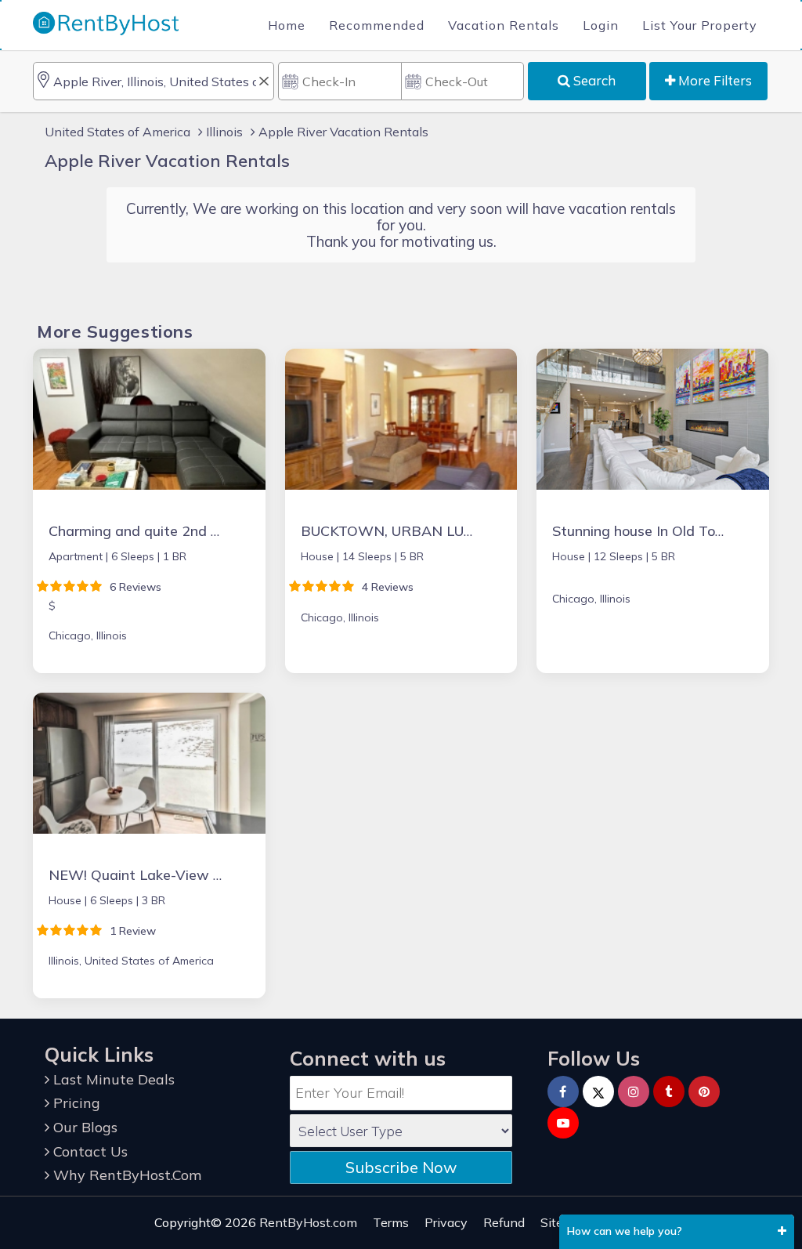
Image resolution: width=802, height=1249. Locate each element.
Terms (391, 1222)
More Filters (713, 80)
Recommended (376, 25)
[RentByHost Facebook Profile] (563, 1091)
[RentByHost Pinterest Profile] (704, 1091)
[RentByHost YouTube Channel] (563, 1123)
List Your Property (699, 25)
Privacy (446, 1222)
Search (593, 80)
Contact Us (88, 1151)
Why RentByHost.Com (125, 1175)
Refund (504, 1222)
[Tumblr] (669, 1091)
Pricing (74, 1103)
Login (601, 25)
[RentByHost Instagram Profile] (633, 1091)
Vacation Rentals (503, 25)
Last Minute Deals (112, 1079)
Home (286, 25)
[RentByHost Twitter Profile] (598, 1091)
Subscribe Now (401, 1167)
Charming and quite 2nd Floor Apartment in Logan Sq (224, 531)
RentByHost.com (308, 1222)
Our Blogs (83, 1127)
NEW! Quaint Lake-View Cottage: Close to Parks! (210, 875)
